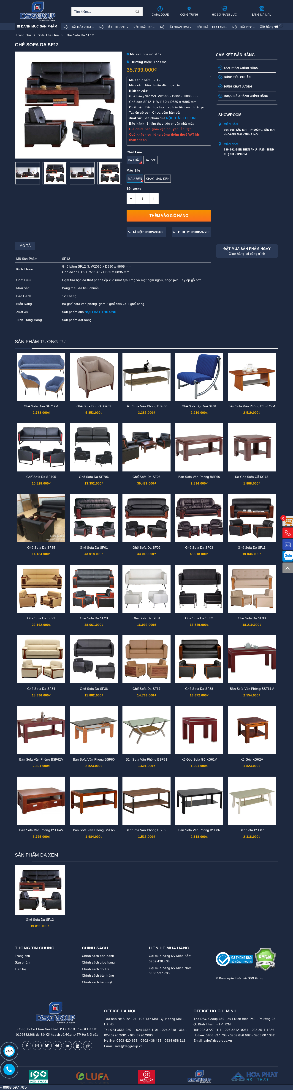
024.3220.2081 (115, 1035)
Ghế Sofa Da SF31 (146, 618)
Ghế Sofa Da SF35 (41, 547)
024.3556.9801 (121, 1030)
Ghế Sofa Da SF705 (41, 477)
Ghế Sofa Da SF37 (146, 688)
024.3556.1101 (147, 1030)
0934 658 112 (175, 1040)
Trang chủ (22, 956)
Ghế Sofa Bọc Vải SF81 (199, 406)
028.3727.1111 (211, 1030)
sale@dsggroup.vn (128, 1046)
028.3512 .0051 (237, 1030)
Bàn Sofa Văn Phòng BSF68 (146, 406)
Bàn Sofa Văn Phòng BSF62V (41, 759)
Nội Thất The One (113, 27)
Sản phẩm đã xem (36, 854)
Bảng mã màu (262, 14)
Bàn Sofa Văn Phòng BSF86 (199, 830)
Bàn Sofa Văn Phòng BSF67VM (251, 406)
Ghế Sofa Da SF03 (199, 547)
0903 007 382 (264, 1035)
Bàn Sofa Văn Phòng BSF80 (94, 759)
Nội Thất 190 (143, 27)
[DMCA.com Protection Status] (265, 961)
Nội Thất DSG (242, 27)
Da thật (134, 160)
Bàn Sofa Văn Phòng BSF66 (199, 477)
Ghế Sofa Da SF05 (146, 477)
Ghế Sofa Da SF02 (146, 547)
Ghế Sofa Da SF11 (252, 547)
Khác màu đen (157, 179)
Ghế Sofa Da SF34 (41, 688)
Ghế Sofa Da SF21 (41, 618)
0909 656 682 (240, 1035)
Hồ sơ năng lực (224, 14)
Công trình (189, 14)
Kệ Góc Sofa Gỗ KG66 (252, 477)
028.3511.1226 (263, 1030)
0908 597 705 (216, 1035)
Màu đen (135, 179)
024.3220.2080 (141, 1035)
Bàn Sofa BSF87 (252, 830)
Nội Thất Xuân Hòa (175, 27)
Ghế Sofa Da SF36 (94, 688)
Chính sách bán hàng (98, 975)
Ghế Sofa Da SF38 (199, 688)
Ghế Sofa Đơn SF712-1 (41, 406)
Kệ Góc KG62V (252, 759)
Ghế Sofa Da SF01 (94, 547)
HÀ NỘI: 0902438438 (147, 232)
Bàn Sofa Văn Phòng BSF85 (146, 830)
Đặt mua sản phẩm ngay (247, 251)
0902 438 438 (151, 1040)
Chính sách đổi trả (96, 969)
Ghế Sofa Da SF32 (199, 618)
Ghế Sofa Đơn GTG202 (93, 406)
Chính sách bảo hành (98, 956)
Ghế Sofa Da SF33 (252, 618)
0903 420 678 (127, 1040)
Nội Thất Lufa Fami (211, 27)
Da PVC (150, 160)
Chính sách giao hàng (98, 962)
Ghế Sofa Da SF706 (94, 477)
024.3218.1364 (173, 1030)
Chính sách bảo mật (97, 982)
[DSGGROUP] (39, 11)
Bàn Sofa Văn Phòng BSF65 (94, 830)
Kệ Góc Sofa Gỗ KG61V (199, 759)
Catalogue (160, 14)
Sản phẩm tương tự (40, 341)
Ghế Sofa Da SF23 (94, 618)
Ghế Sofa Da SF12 (40, 919)
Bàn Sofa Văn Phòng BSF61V (252, 688)
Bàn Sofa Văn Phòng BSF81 (146, 759)
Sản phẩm (22, 962)
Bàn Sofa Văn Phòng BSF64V (41, 830)
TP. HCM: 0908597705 (192, 232)
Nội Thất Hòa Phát (77, 27)
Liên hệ (20, 969)
